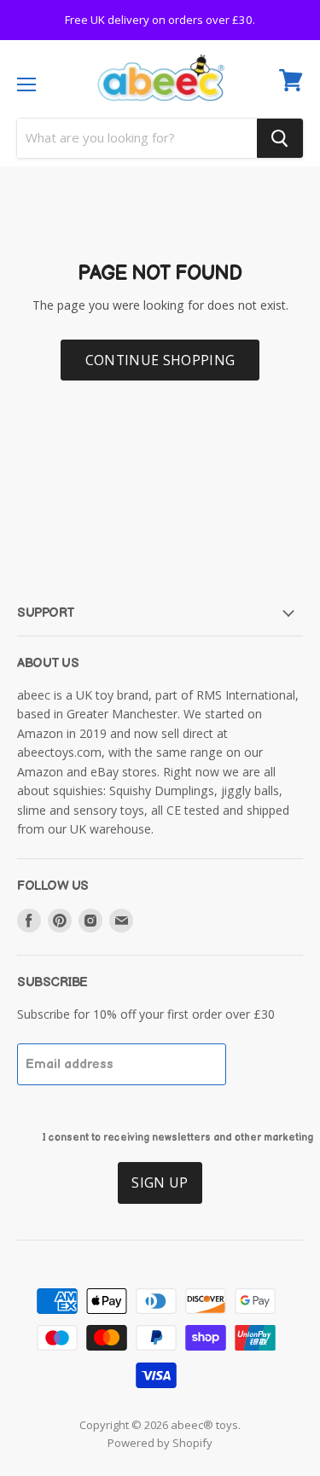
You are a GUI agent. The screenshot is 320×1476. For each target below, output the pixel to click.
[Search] (280, 152)
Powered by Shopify (160, 1457)
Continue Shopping (160, 374)
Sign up (159, 1197)
